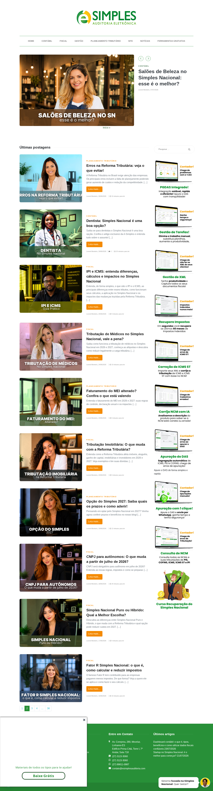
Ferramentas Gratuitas (171, 41)
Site (130, 41)
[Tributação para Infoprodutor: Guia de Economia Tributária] (77, 90)
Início (105, 127)
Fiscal (63, 41)
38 (48, 708)
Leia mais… (94, 189)
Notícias (145, 41)
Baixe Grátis (43, 775)
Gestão (79, 41)
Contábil (47, 41)
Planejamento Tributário (106, 41)
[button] (140, 58)
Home (31, 41)
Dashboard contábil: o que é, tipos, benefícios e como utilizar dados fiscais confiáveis (173, 745)
